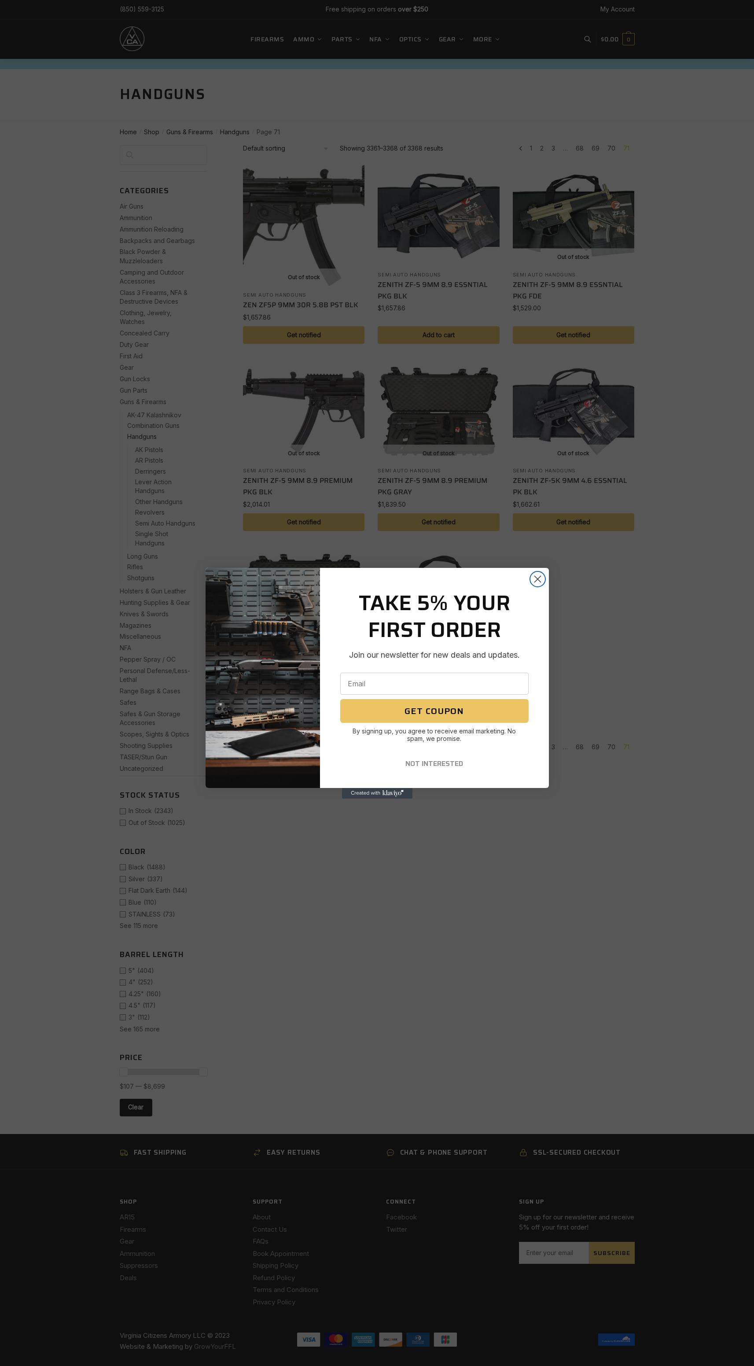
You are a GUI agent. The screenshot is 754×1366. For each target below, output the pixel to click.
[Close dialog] (537, 579)
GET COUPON (434, 711)
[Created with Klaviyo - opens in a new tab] (377, 793)
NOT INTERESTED (434, 763)
